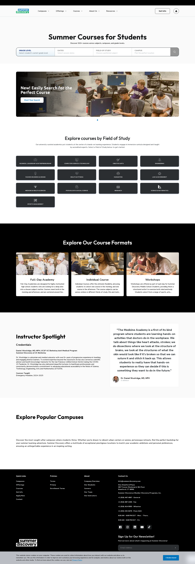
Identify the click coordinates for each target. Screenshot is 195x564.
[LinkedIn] (135, 527)
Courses (76, 11)
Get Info (19, 492)
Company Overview (92, 481)
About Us (93, 11)
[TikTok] (149, 527)
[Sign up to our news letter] (175, 548)
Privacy (53, 485)
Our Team (88, 492)
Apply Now (20, 496)
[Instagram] (127, 527)
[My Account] (176, 11)
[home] (26, 543)
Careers (87, 488)
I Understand (171, 558)
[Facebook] (120, 527)
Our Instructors (90, 496)
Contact (19, 499)
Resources (110, 11)
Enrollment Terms (57, 488)
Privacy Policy (77, 560)
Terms (52, 481)
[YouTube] (142, 527)
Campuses (42, 11)
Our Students (89, 485)
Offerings (60, 11)
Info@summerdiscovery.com (129, 481)
